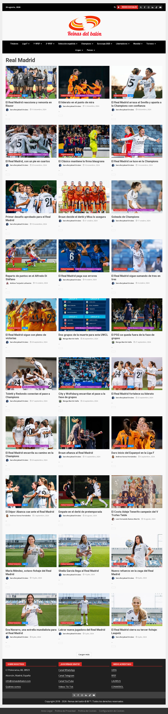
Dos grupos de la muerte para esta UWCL (84, 314)
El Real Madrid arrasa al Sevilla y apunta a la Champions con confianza (136, 82)
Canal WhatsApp (67, 670)
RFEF (113, 675)
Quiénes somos (13, 686)
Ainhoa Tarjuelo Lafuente (20, 283)
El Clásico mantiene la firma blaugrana (84, 141)
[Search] (115, 7)
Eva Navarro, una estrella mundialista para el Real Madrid (31, 609)
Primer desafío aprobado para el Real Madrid (31, 196)
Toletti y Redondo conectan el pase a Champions (31, 373)
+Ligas (78, 50)
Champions (86, 44)
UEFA (114, 670)
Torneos (150, 44)
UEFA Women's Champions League (88, 95)
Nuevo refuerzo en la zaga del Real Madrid (136, 550)
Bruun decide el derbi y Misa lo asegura (84, 196)
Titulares (14, 44)
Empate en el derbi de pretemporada (84, 491)
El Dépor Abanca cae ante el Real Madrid (31, 491)
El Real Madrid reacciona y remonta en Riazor (31, 82)
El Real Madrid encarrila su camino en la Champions (31, 432)
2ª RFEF (49, 44)
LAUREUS (116, 681)
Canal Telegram (66, 675)
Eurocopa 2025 (103, 44)
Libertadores (121, 44)
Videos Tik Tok (66, 686)
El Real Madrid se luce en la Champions (136, 141)
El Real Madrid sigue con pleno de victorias (31, 314)
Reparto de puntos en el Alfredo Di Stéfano (31, 255)
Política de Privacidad (65, 710)
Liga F (24, 44)
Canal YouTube (66, 681)
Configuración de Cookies (111, 710)
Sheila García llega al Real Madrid (84, 550)
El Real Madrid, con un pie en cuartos (31, 141)
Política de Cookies (87, 710)
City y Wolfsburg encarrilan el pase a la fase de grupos (84, 373)
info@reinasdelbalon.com (18, 681)
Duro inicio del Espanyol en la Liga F (136, 432)
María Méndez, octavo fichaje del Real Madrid (31, 550)
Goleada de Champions (136, 196)
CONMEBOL (117, 686)
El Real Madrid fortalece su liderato (136, 373)
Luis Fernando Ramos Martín (127, 519)
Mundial (136, 44)
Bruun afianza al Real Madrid (84, 432)
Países (90, 50)
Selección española (66, 44)
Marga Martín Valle (70, 339)
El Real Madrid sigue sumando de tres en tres (136, 255)
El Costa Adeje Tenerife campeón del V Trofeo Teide (136, 491)
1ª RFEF (36, 44)
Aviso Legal (46, 710)
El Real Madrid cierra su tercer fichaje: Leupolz (136, 609)
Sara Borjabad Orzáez (19, 109)
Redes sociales (129, 7)
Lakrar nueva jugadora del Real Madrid (84, 609)
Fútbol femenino (14, 95)
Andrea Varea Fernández (125, 457)
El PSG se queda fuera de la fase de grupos (136, 314)
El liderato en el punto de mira (84, 82)
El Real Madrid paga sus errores (84, 255)
